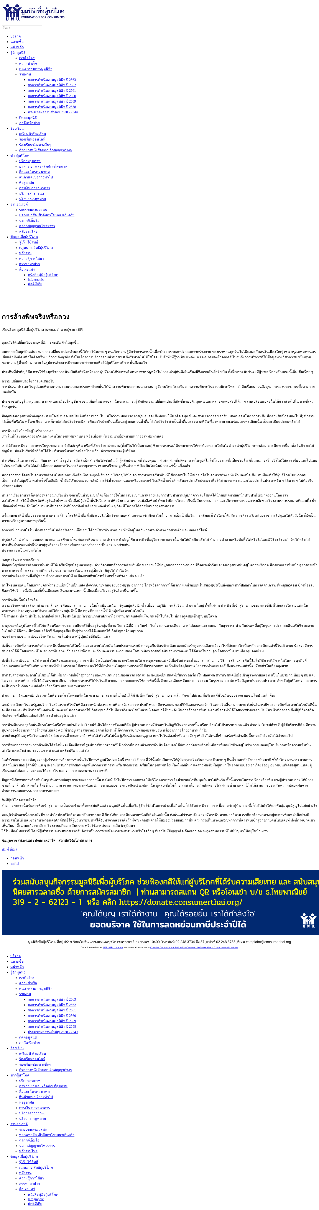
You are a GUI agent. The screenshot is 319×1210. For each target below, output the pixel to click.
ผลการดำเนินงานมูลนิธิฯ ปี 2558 (52, 107)
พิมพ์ (6, 849)
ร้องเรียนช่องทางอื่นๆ (35, 145)
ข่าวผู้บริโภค (20, 155)
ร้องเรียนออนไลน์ (32, 139)
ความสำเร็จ (28, 63)
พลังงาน (25, 253)
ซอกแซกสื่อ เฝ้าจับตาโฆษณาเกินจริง (46, 215)
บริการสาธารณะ (32, 193)
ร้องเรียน (17, 128)
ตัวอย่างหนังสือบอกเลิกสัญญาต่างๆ (45, 150)
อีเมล (14, 849)
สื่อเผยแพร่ (27, 269)
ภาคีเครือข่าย (29, 123)
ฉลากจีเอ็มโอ (29, 220)
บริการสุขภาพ (30, 161)
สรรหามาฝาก (29, 264)
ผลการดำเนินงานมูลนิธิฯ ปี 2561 (52, 90)
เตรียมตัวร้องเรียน (32, 134)
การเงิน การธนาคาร (34, 188)
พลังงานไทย (28, 231)
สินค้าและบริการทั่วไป (36, 177)
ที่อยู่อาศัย (26, 183)
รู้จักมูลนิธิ (18, 52)
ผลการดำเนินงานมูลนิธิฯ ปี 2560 (52, 96)
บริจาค (15, 36)
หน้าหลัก (17, 47)
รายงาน (25, 74)
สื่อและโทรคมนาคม (34, 172)
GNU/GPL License (113, 947)
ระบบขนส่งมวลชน (33, 210)
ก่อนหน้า (17, 858)
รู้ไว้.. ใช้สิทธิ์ (28, 242)
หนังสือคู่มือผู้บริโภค (43, 275)
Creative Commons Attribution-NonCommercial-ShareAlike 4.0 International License (194, 947)
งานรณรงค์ (19, 204)
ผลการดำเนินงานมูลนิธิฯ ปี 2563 (52, 80)
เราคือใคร (27, 58)
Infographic (36, 279)
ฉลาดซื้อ (17, 42)
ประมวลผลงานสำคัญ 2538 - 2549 (53, 112)
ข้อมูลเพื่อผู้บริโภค (24, 237)
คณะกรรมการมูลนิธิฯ (35, 69)
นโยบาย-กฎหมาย (32, 199)
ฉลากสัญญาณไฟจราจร (37, 226)
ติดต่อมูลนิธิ (28, 117)
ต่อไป (14, 863)
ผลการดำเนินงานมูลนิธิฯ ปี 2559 (52, 101)
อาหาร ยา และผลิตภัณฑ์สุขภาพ (43, 166)
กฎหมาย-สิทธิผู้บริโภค (36, 248)
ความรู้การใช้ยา (31, 258)
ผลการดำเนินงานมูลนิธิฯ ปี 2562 (52, 85)
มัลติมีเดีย (35, 284)
